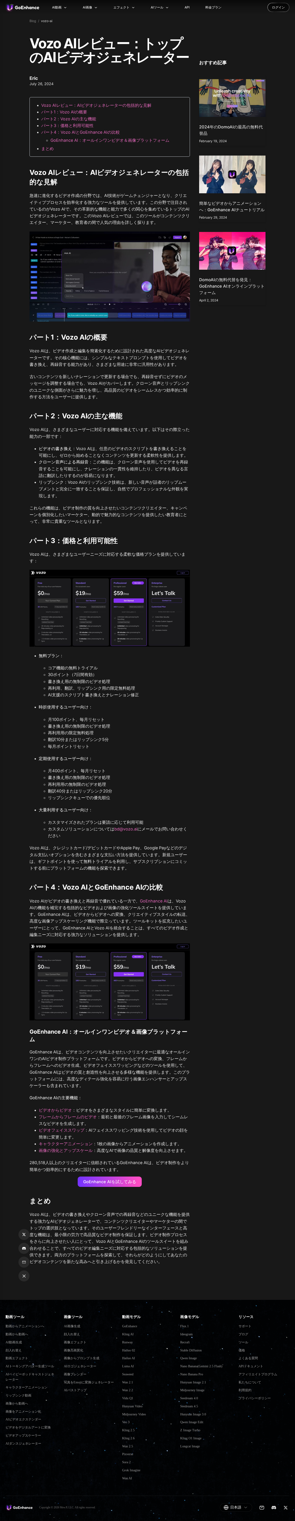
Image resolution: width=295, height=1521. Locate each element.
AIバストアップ (75, 1390)
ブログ (243, 1334)
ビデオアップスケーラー (23, 1435)
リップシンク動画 (18, 1395)
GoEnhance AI (154, 901)
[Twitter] (285, 1508)
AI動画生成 (14, 1342)
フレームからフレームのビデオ (68, 1116)
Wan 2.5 (127, 1446)
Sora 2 (126, 1462)
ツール (243, 1342)
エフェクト (121, 7)
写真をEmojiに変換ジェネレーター (89, 1382)
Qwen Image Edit (191, 1422)
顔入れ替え (14, 1350)
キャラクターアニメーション (66, 1143)
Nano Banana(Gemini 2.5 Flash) (201, 1366)
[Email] (262, 1507)
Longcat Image (190, 1446)
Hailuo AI (128, 1358)
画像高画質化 (73, 1350)
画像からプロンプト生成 (81, 1358)
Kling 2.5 (128, 1430)
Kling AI (128, 1334)
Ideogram (186, 1334)
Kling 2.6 (128, 1438)
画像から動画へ (17, 1403)
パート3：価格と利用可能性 (67, 125)
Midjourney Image (192, 1390)
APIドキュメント (251, 1366)
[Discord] (274, 1507)
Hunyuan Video (132, 1406)
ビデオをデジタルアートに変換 (28, 1427)
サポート (245, 1326)
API (187, 7)
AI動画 (57, 7)
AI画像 (87, 7)
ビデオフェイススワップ (61, 1130)
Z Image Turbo (190, 1430)
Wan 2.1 (127, 1382)
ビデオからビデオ (55, 1110)
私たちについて (250, 1382)
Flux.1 (184, 1326)
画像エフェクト (75, 1342)
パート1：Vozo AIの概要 (64, 112)
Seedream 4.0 (189, 1398)
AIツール (157, 7)
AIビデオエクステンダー (23, 1419)
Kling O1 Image (190, 1438)
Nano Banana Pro (191, 1374)
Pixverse (127, 1454)
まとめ (47, 148)
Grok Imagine (131, 1470)
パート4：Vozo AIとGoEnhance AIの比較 (80, 132)
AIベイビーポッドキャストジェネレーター (30, 1377)
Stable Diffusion (191, 1350)
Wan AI (127, 1478)
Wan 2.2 (127, 1390)
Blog (33, 21)
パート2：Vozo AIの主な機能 (68, 118)
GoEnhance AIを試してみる (109, 1181)
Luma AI (128, 1366)
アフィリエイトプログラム (258, 1374)
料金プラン (213, 7)
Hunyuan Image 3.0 (193, 1414)
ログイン (278, 7)
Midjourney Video (134, 1414)
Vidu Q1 (127, 1398)
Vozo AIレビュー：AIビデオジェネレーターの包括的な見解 (96, 105)
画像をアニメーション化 (23, 1411)
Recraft (185, 1342)
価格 (242, 1350)
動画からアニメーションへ (25, 1326)
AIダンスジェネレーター (23, 1443)
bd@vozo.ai (125, 829)
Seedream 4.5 (189, 1406)
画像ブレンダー (75, 1374)
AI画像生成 (72, 1326)
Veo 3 (126, 1422)
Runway (127, 1342)
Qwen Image (188, 1358)
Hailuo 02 (128, 1350)
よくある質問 (248, 1358)
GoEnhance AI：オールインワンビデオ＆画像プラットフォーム (109, 140)
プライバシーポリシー (255, 1398)
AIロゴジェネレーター (80, 1366)
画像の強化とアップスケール (66, 1150)
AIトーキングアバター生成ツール (30, 1366)
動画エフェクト (17, 1358)
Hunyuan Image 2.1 (193, 1382)
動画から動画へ (17, 1334)
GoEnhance (129, 1326)
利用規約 (245, 1390)
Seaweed (127, 1374)
